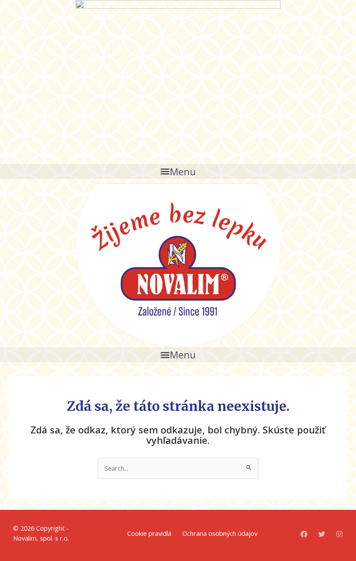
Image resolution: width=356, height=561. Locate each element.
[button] (178, 171)
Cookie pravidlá (149, 533)
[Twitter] (321, 534)
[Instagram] (339, 534)
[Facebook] (303, 534)
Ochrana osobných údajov (219, 533)
